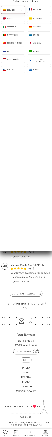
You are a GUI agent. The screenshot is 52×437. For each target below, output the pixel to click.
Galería (26, 372)
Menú (26, 381)
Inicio (26, 367)
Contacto (26, 386)
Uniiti (28, 417)
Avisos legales (26, 391)
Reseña (26, 377)
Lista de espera (30, 435)
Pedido (5, 435)
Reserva (16, 435)
